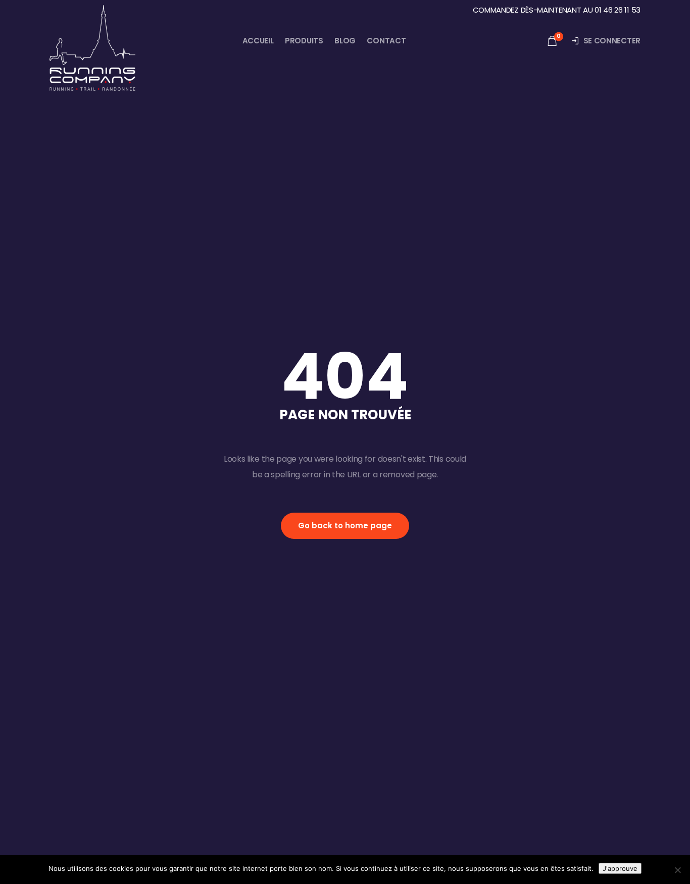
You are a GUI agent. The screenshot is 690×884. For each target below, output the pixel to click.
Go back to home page (345, 525)
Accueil (258, 40)
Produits (304, 40)
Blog (345, 40)
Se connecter (611, 40)
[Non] (677, 870)
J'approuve (620, 868)
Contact (386, 40)
